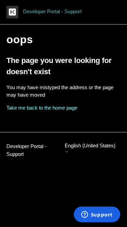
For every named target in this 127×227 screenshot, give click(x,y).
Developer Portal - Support (26, 150)
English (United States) (90, 145)
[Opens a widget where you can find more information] (96, 215)
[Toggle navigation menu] (109, 12)
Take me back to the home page (41, 108)
